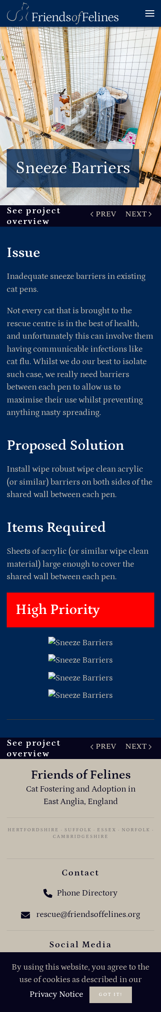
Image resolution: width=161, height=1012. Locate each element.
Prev (106, 214)
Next (136, 214)
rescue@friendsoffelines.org (88, 914)
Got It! (111, 994)
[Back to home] (63, 13)
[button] (149, 13)
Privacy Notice (56, 994)
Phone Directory (87, 893)
